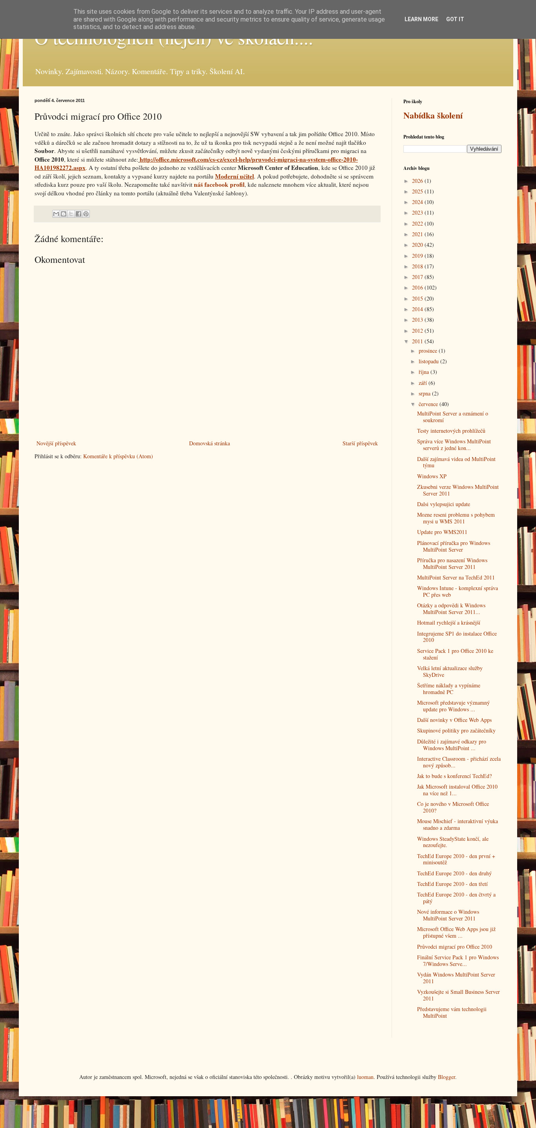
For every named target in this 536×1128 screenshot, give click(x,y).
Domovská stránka (209, 443)
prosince (429, 350)
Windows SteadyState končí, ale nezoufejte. (453, 842)
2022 (418, 223)
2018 (418, 266)
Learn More (421, 19)
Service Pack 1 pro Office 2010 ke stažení (455, 654)
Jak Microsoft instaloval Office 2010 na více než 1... (457, 790)
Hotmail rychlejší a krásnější (448, 622)
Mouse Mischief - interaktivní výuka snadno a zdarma (457, 824)
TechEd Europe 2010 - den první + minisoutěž (456, 859)
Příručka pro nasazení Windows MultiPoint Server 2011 (452, 563)
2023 (418, 212)
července (429, 404)
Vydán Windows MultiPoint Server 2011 (456, 978)
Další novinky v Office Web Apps (454, 719)
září (423, 382)
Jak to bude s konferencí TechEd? (454, 776)
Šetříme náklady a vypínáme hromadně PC (448, 689)
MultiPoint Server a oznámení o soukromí (452, 417)
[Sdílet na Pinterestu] (86, 214)
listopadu (429, 361)
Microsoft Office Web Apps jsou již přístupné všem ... (456, 932)
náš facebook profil (219, 184)
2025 (418, 191)
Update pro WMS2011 (442, 532)
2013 (418, 319)
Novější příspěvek (56, 443)
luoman (365, 1077)
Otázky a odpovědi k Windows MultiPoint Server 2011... (451, 608)
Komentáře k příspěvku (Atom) (118, 456)
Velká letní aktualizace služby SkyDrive (450, 671)
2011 (418, 341)
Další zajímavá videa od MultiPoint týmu (456, 462)
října (424, 371)
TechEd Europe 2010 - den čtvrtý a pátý (456, 898)
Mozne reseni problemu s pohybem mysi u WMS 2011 (456, 518)
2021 (418, 234)
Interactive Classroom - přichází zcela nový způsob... (459, 762)
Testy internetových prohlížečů (451, 430)
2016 (418, 287)
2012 (418, 330)
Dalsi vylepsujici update (443, 504)
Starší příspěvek (360, 443)
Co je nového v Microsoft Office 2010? (453, 807)
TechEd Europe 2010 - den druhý (454, 873)
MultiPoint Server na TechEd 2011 (456, 577)
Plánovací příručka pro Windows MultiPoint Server (453, 546)
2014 (418, 309)
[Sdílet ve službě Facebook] (78, 214)
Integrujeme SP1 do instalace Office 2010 (457, 637)
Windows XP (432, 476)
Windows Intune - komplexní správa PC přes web (457, 591)
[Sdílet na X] (71, 214)
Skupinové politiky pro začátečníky (456, 730)
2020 (418, 244)
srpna (425, 393)
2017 (418, 277)
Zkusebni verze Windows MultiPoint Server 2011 (458, 490)
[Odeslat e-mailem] (56, 214)
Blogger (446, 1077)
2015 (418, 298)
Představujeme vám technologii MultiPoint (452, 1012)
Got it (455, 19)
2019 (418, 255)
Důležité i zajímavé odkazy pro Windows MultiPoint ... (451, 745)
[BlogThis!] (63, 214)
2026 (418, 180)
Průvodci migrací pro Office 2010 (454, 946)
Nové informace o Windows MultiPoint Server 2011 (448, 915)
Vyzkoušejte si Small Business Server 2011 (458, 995)
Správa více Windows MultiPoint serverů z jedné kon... (454, 444)
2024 (418, 202)
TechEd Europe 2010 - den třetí (452, 883)
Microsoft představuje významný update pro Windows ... (453, 706)
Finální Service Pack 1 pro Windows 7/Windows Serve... (458, 960)
